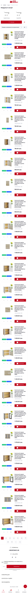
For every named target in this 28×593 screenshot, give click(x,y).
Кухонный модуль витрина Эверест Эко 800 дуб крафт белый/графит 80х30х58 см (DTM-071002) (20, 477)
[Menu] (1, 1)
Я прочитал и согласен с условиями (15, 570)
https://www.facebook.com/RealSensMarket (12, 557)
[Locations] (24, 1)
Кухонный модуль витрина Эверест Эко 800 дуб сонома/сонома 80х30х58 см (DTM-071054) (20, 519)
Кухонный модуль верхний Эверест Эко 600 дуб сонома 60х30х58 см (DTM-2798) (20, 308)
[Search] (4, 1)
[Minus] (4, 47)
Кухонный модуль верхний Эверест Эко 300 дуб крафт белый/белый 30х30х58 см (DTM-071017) (20, 97)
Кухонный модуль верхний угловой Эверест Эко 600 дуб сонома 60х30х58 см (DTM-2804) (20, 55)
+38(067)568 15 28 (14, 550)
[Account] (26, 1)
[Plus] (11, 47)
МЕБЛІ (4, 4)
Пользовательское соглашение (14, 569)
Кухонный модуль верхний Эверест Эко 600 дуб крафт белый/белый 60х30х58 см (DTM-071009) (20, 287)
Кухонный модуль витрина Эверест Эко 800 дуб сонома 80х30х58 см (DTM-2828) (20, 498)
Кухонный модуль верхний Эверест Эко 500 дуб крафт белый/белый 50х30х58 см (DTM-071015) (20, 224)
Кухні (8, 4)
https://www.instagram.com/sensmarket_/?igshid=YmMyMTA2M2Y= (15, 557)
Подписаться (16, 566)
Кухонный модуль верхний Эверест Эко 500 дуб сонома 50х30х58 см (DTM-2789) (20, 245)
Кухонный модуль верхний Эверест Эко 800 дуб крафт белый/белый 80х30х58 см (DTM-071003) (20, 350)
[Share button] (24, 22)
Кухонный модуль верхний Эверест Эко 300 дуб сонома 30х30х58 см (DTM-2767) (20, 118)
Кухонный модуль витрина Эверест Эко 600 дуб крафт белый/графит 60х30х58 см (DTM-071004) (20, 413)
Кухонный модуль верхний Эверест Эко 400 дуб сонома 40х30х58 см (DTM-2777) (20, 182)
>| (19, 542)
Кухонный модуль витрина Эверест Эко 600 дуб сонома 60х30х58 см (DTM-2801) (20, 435)
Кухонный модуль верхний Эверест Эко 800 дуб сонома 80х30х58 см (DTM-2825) (20, 371)
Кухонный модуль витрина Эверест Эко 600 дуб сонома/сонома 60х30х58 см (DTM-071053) (20, 456)
